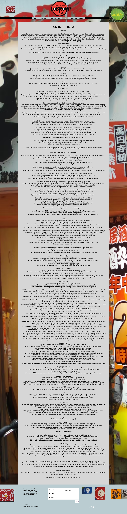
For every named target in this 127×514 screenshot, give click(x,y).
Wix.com (36, 506)
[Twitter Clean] (93, 507)
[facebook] (96, 507)
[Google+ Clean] (91, 507)
